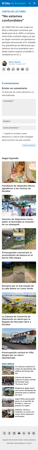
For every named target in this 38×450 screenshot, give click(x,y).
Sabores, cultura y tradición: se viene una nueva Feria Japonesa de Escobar (24, 413)
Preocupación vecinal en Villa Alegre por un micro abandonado (18, 355)
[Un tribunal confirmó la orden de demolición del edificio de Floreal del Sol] (8, 370)
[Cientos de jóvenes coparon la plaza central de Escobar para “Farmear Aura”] (8, 380)
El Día (14, 3)
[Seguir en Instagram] (14, 433)
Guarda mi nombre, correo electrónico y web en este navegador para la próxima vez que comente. (17, 136)
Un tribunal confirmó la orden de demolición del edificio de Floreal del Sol (25, 370)
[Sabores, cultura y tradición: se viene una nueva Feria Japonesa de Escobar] (8, 413)
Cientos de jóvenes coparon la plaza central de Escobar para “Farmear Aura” (25, 380)
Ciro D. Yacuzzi (14, 62)
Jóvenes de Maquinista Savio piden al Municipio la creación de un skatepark (18, 222)
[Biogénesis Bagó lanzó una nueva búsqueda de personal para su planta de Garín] (8, 391)
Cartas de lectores (14, 11)
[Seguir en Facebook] (9, 433)
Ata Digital (28, 443)
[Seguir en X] (4, 433)
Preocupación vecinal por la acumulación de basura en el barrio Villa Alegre (17, 255)
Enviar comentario (29, 145)
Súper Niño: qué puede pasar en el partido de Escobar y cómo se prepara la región (25, 402)
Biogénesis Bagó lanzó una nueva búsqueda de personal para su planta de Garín (25, 391)
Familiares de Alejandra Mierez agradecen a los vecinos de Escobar (18, 188)
